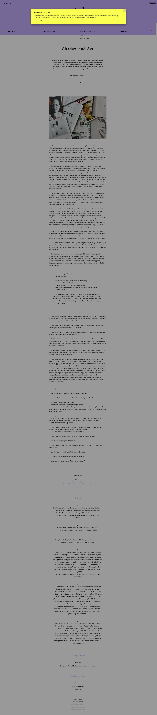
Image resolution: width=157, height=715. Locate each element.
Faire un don (38, 20)
